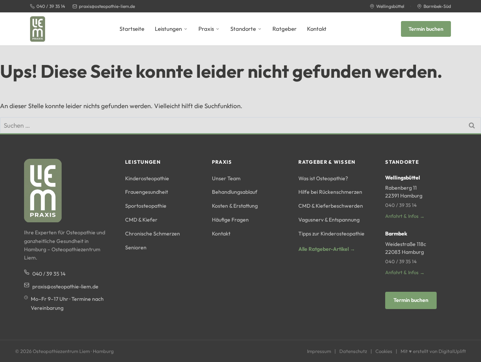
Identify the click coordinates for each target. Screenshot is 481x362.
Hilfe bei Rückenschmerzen (330, 192)
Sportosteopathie (145, 205)
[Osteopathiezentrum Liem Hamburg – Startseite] (37, 29)
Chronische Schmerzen (152, 233)
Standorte (243, 28)
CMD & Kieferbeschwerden (330, 205)
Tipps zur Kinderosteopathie (331, 233)
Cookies (383, 351)
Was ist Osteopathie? (323, 178)
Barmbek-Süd (437, 6)
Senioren (136, 247)
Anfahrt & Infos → (405, 216)
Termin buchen (425, 29)
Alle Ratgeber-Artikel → (326, 249)
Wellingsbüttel (390, 6)
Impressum (319, 351)
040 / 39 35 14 (50, 6)
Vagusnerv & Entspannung (329, 219)
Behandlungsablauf (234, 192)
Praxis (206, 28)
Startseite (131, 28)
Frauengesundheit (146, 192)
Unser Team (226, 178)
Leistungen (168, 28)
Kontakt (317, 28)
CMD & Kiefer (141, 219)
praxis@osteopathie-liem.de (107, 6)
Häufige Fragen (230, 219)
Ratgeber (284, 28)
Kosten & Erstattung (235, 205)
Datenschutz (353, 351)
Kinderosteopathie (147, 178)
